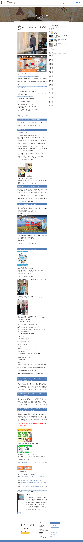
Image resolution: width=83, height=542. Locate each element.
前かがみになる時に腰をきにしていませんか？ (25, 104)
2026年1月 (51, 63)
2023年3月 (51, 100)
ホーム (40, 522)
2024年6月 (51, 88)
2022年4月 (51, 102)
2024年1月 (51, 93)
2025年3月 (51, 76)
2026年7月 (51, 55)
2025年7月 (51, 71)
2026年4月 (51, 59)
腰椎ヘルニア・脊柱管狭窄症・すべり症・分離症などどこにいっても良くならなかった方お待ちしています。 (32, 462)
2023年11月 (51, 96)
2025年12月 (51, 64)
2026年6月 (51, 56)
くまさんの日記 (51, 49)
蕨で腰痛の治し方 (20, 243)
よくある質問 (41, 532)
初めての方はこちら (54, 525)
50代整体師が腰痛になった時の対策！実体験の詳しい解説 (31, 486)
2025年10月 (51, 67)
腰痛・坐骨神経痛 (54, 532)
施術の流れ (41, 529)
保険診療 (40, 533)
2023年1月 (51, 101)
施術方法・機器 (41, 525)
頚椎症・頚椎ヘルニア (55, 530)
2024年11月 (51, 81)
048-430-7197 (77, 2)
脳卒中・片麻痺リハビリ (55, 527)
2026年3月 (51, 60)
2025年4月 (51, 75)
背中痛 (52, 536)
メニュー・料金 (41, 523)
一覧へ (19, 513)
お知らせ (40, 536)
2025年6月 (51, 72)
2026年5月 (51, 58)
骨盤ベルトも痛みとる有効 (31, 109)
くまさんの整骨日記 (42, 537)
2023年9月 (51, 98)
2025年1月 (51, 79)
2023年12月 (51, 94)
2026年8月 (51, 54)
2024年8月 (51, 85)
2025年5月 (51, 73)
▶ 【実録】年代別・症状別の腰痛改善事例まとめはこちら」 (28, 76)
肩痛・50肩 (53, 534)
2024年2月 (51, 92)
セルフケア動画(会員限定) (43, 530)
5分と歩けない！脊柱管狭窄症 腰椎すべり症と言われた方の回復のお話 (33, 482)
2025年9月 (51, 68)
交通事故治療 (41, 526)
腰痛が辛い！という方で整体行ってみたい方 (25, 96)
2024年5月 (51, 89)
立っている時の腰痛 (20, 107)
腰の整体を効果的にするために (22, 201)
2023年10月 (51, 97)
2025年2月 (51, 77)
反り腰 (28, 296)
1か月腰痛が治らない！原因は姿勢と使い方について (30, 480)
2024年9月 (51, 84)
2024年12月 (51, 80)
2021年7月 (51, 105)
